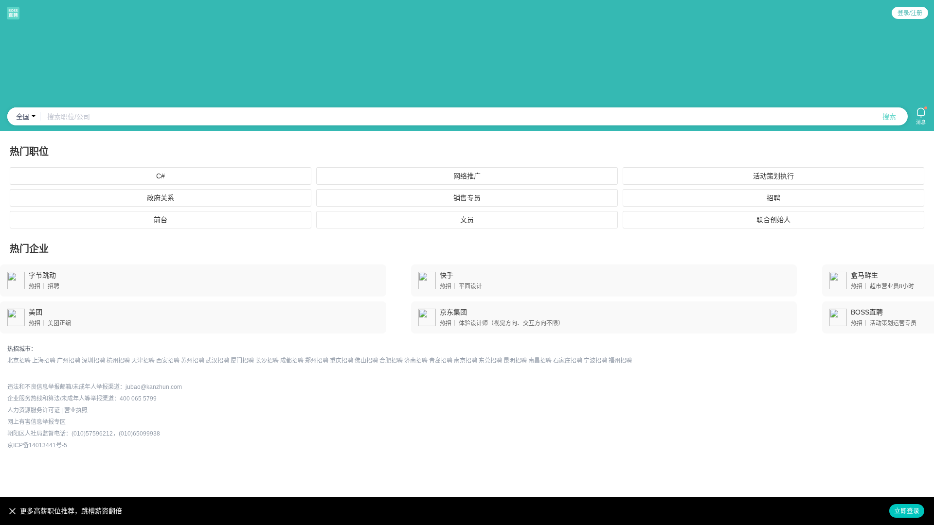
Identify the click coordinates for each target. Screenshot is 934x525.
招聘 (773, 198)
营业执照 (76, 410)
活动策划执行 (773, 176)
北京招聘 (19, 360)
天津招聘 (143, 360)
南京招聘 (465, 360)
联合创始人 (773, 220)
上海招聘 (43, 360)
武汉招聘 (217, 360)
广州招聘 (68, 360)
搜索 (889, 117)
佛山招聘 (366, 360)
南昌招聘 (540, 360)
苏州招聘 (192, 360)
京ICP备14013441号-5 (37, 445)
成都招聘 (292, 360)
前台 (160, 220)
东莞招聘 (490, 360)
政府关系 (160, 198)
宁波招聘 (595, 360)
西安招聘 (168, 360)
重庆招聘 (341, 360)
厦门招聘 (242, 360)
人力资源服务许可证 (33, 410)
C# (160, 176)
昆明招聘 (515, 360)
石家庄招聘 (567, 360)
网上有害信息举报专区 (36, 422)
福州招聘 (620, 360)
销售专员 (467, 198)
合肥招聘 (391, 360)
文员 (467, 220)
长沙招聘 (267, 360)
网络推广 (467, 176)
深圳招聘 (93, 360)
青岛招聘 (440, 360)
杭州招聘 (118, 360)
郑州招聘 (316, 360)
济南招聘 (416, 360)
